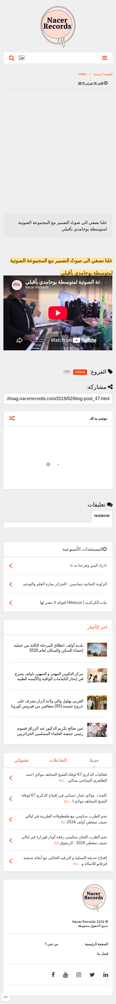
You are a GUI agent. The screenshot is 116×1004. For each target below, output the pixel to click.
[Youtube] (65, 975)
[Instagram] (78, 975)
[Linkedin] (105, 975)
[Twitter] (92, 975)
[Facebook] (53, 975)
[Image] (21, 58)
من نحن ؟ (51, 944)
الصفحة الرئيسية (103, 74)
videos (82, 74)
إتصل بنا (102, 954)
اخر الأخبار (97, 627)
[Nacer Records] (58, 45)
